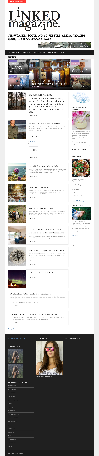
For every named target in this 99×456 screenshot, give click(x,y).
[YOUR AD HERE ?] (49, 374)
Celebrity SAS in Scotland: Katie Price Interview (44, 124)
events (10, 403)
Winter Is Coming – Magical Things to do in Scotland (46, 251)
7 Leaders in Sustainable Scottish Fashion (80, 70)
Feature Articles (27, 52)
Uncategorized (12, 439)
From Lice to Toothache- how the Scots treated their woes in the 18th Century (49, 83)
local (9, 425)
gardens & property (13, 414)
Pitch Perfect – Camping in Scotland (41, 273)
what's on (10, 446)
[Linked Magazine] (15, 363)
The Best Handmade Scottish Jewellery (16, 86)
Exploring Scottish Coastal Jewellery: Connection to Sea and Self (17, 68)
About (63, 52)
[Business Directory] (15, 378)
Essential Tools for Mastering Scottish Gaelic (43, 166)
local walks (11, 428)
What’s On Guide (53, 52)
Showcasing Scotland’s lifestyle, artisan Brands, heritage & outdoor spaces (47, 37)
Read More (33, 115)
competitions (11, 396)
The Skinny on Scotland (16, 1)
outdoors (11, 432)
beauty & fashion (75, 63)
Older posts (11, 328)
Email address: (75, 193)
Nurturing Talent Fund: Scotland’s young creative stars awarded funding (34, 314)
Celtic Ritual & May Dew (80, 87)
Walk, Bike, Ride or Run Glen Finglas (41, 208)
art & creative (13, 61)
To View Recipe (78, 185)
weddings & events (13, 443)
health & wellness (13, 418)
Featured (10, 407)
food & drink (11, 410)
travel (10, 435)
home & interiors (12, 421)
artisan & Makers (21, 61)
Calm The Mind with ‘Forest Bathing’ (41, 95)
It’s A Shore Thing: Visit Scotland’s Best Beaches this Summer (30, 294)
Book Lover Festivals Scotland (38, 187)
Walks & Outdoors (40, 52)
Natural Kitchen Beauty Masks (80, 143)
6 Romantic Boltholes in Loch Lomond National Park (46, 229)
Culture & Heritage (34, 61)
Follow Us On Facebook (16, 338)
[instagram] (90, 1)
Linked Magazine (14, 52)
